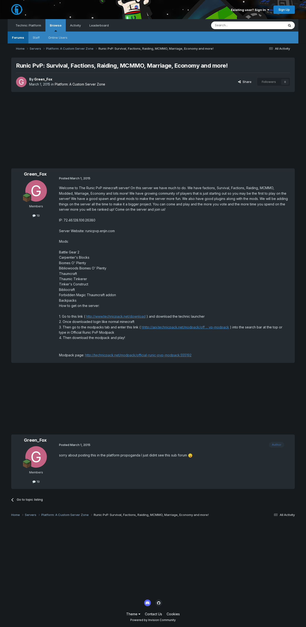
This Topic (270, 25)
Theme (132, 614)
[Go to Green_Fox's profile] (21, 82)
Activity (75, 25)
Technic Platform (28, 25)
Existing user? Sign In (249, 10)
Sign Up (284, 9)
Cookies (173, 614)
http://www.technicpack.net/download (116, 316)
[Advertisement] (153, 130)
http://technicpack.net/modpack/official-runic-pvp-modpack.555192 (138, 355)
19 (38, 215)
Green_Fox (43, 79)
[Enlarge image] (190, 455)
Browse (55, 25)
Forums (18, 37)
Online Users (57, 37)
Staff (36, 37)
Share (246, 82)
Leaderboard (99, 25)
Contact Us (153, 614)
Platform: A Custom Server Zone (80, 84)
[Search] (289, 25)
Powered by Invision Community (153, 620)
